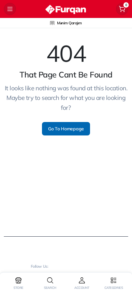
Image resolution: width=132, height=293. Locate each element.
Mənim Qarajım (69, 22)
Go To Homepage (66, 129)
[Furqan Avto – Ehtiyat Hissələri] (66, 9)
